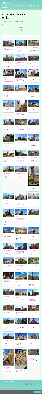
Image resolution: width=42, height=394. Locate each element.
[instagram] (31, 384)
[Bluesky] (19, 30)
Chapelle (4, 21)
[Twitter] (26, 30)
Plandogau (6, 253)
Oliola (30, 203)
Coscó (18, 95)
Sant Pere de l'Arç (7, 299)
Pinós (17, 239)
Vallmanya (18, 328)
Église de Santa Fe (20, 62)
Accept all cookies (37, 391)
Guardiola (5, 129)
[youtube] (35, 384)
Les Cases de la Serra (33, 161)
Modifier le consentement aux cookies (10, 388)
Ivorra (18, 130)
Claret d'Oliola (6, 96)
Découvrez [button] (4, 5)
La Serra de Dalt (19, 161)
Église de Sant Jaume (8, 234)
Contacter (30, 5)
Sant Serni (18, 300)
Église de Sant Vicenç (33, 235)
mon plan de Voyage (22, 5)
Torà (17, 315)
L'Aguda (5, 146)
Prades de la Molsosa (20, 253)
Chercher (35, 5)
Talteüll (5, 315)
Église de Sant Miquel (33, 108)
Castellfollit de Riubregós (33, 66)
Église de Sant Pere (7, 200)
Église (15, 21)
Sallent (18, 269)
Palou (30, 219)
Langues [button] (4, 7)
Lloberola (18, 176)
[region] (21, 392)
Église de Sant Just (32, 281)
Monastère (21, 21)
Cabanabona (6, 66)
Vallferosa (31, 315)
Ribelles (5, 269)
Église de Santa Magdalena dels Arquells (7, 220)
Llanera (5, 177)
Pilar (26, 21)
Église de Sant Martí (20, 79)
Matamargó (6, 203)
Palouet (5, 237)
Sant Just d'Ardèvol (32, 285)
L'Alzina (18, 145)
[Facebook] (16, 30)
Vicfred (5, 343)
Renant (30, 254)
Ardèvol (5, 50)
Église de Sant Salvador (21, 142)
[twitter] (22, 384)
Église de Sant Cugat (33, 126)
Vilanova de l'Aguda (7, 371)
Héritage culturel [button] (12, 5)
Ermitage (10, 21)
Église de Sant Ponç (33, 216)
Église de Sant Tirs (32, 200)
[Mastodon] (22, 30)
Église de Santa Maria (8, 48)
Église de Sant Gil (19, 312)
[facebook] (24, 384)
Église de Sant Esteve (8, 340)
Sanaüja (5, 282)
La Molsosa (31, 146)
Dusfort (30, 97)
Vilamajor (31, 343)
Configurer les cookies (29, 391)
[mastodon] (33, 384)
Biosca (18, 51)
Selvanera (31, 301)
